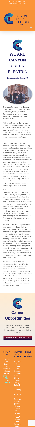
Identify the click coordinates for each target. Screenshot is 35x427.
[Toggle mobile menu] (31, 28)
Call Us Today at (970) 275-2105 (16, 1)
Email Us (7, 383)
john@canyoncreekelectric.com (17, 3)
